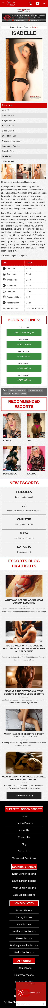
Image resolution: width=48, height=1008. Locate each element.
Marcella (10, 473)
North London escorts (24, 873)
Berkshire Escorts (24, 952)
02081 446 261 (24, 356)
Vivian (7, 440)
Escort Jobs (24, 851)
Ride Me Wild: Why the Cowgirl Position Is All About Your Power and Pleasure (24, 648)
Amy (30, 440)
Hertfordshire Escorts (24, 931)
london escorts (20, 393)
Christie (24, 519)
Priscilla (24, 492)
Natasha (24, 547)
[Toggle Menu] (3, 3)
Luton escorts (24, 968)
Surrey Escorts (24, 917)
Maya (24, 533)
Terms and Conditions (24, 858)
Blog (24, 844)
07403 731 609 (24, 344)
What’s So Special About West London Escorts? (24, 601)
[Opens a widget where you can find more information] (31, 994)
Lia (24, 505)
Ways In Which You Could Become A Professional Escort (24, 778)
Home (12, 27)
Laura (31, 473)
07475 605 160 (24, 380)
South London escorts (24, 880)
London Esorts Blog (24, 795)
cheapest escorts (35, 390)
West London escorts (24, 887)
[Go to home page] (11, 3)
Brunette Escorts (23, 27)
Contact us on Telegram (24, 332)
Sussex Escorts (24, 910)
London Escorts (24, 823)
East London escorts (24, 894)
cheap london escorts (17, 390)
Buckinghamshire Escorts (24, 945)
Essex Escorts (24, 938)
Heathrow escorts (24, 975)
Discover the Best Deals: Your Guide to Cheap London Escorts (24, 692)
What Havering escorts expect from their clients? (24, 735)
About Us (24, 830)
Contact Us (24, 837)
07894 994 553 (24, 368)
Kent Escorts (24, 924)
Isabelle (7, 393)
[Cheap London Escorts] (24, 11)
